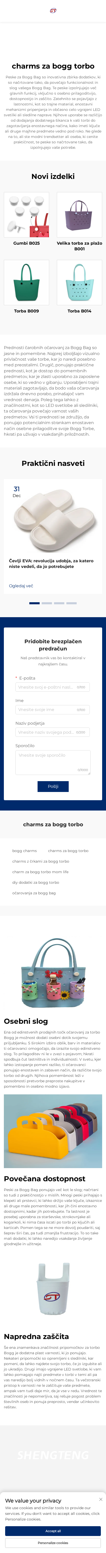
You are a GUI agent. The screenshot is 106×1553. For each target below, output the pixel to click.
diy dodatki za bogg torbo (35, 882)
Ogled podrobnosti (26, 214)
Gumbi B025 (26, 243)
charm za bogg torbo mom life (40, 872)
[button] (34, 603)
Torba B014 (79, 311)
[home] (53, 10)
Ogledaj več (21, 585)
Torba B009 (26, 311)
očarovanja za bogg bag (34, 893)
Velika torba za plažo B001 (79, 246)
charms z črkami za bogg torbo (40, 861)
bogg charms (24, 850)
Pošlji (53, 786)
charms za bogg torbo (68, 850)
